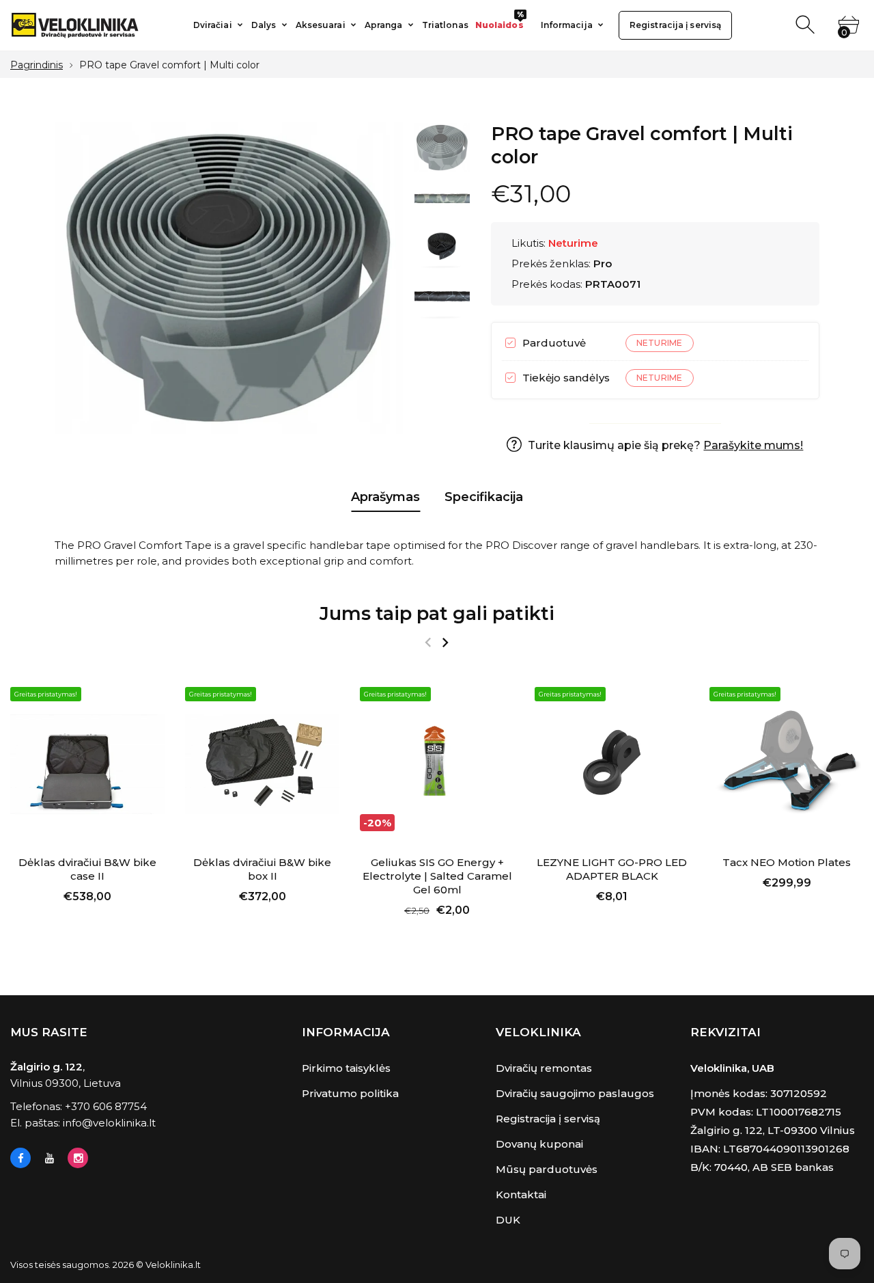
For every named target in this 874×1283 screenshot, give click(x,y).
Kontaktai (521, 1194)
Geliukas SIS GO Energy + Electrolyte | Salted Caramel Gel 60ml (437, 876)
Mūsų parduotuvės (546, 1169)
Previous (78, 278)
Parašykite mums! (753, 445)
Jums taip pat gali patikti (437, 613)
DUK (508, 1219)
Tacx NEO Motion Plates (786, 862)
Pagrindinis (36, 65)
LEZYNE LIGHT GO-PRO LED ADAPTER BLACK (612, 869)
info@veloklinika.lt (109, 1122)
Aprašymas (385, 496)
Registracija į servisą (548, 1118)
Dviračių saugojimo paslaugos (575, 1093)
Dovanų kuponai (539, 1143)
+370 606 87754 (106, 1106)
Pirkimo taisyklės (346, 1068)
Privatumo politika (350, 1093)
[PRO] (442, 147)
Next (380, 278)
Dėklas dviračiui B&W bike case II (87, 869)
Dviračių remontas (544, 1068)
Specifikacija (484, 496)
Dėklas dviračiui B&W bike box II (262, 869)
